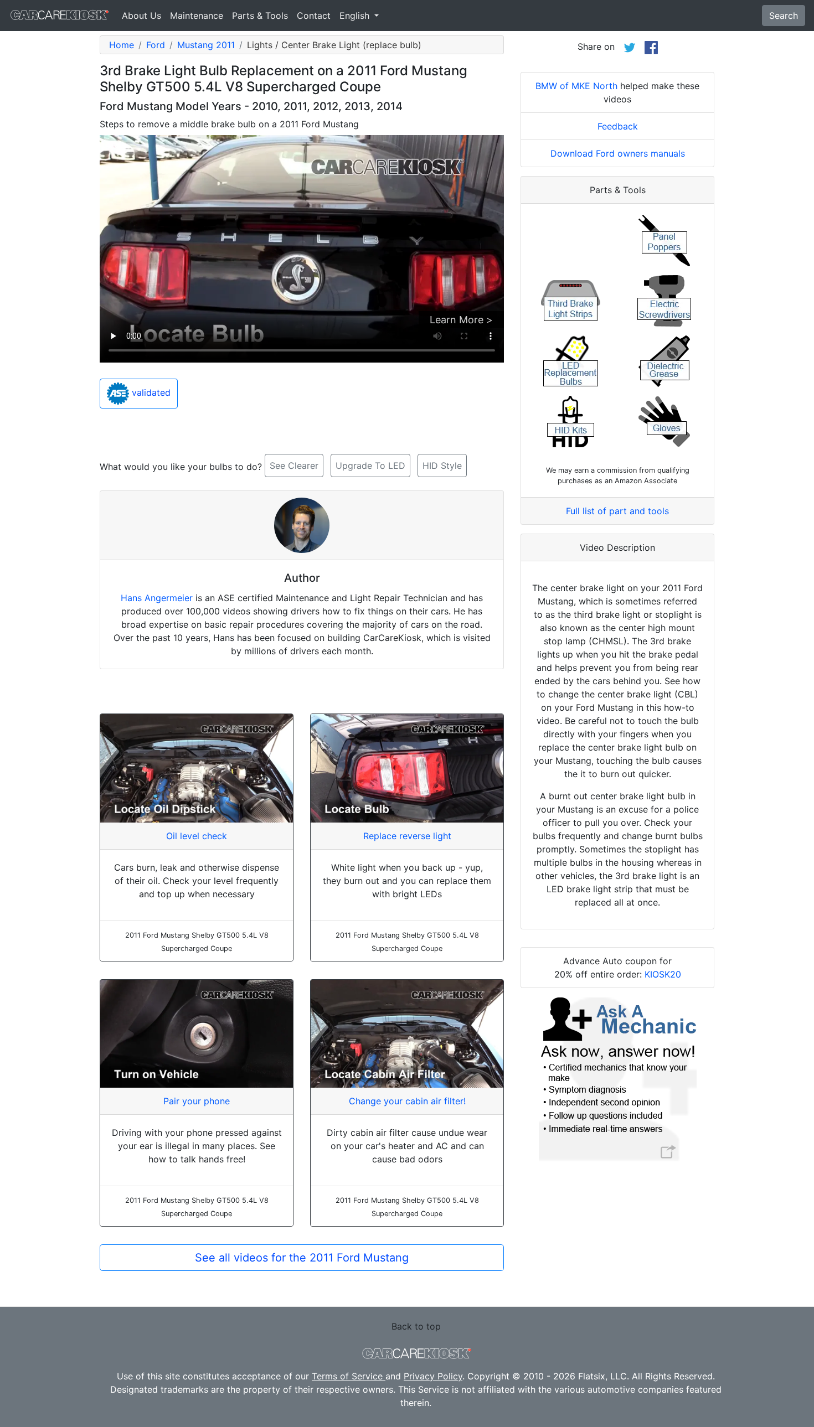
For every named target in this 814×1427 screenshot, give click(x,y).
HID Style (442, 465)
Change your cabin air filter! (407, 1101)
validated (150, 393)
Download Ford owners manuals (617, 153)
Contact (314, 15)
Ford (155, 44)
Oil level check (196, 835)
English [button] (355, 15)
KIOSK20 (663, 974)
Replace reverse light (407, 835)
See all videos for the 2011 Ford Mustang (302, 1257)
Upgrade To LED (370, 465)
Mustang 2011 (206, 44)
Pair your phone (196, 1101)
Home (121, 44)
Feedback (617, 126)
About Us (141, 15)
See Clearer (294, 465)
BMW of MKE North (576, 85)
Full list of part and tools (617, 510)
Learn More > (461, 319)
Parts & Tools (260, 15)
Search (783, 15)
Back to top (416, 1326)
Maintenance (196, 15)
